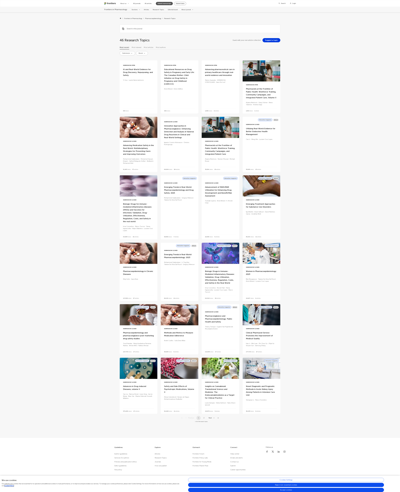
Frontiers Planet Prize (200, 466)
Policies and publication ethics (125, 462)
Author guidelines (120, 454)
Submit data (180, 3)
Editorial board (173, 10)
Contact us (234, 462)
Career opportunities (238, 470)
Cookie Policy (9, 485)
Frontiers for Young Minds (201, 462)
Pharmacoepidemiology (153, 18)
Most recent (124, 47)
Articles (146, 10)
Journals (158, 462)
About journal (186, 10)
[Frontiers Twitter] (273, 451)
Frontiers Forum (198, 454)
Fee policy (118, 470)
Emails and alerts (236, 458)
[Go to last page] (218, 418)
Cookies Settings (286, 480)
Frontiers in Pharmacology (133, 18)
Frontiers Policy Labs (200, 458)
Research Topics (158, 10)
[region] (200, 484)
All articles (148, 3)
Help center (234, 454)
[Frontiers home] (120, 19)
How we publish (161, 466)
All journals (137, 3)
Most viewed (136, 47)
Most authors (161, 47)
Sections (135, 10)
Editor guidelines (120, 466)
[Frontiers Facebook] (267, 451)
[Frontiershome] (110, 3)
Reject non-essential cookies (286, 485)
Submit (233, 466)
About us (123, 3)
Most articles (148, 47)
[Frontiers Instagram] (284, 451)
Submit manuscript (164, 3)
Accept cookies (286, 490)
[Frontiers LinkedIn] (278, 451)
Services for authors (121, 458)
